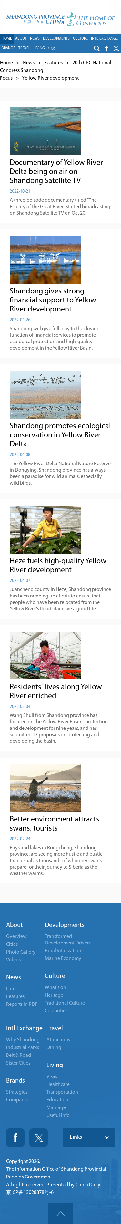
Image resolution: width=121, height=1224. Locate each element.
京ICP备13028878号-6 (30, 1192)
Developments (65, 925)
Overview (16, 936)
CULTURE (80, 39)
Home (6, 63)
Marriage (56, 1107)
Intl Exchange (24, 1028)
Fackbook (15, 1137)
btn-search (97, 48)
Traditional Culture (65, 1003)
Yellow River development (50, 78)
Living (54, 1065)
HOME (7, 39)
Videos (13, 960)
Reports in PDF (22, 1004)
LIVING (39, 48)
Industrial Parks (22, 1047)
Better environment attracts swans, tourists (54, 824)
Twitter (38, 1137)
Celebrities (56, 1011)
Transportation (62, 1092)
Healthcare (58, 1084)
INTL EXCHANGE (104, 39)
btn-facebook (106, 48)
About (14, 925)
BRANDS (8, 48)
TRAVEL (24, 48)
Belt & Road (18, 1055)
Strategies (16, 1092)
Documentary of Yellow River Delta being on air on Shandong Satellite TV (56, 172)
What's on (55, 987)
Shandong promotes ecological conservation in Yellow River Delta (60, 435)
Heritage (54, 995)
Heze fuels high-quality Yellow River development (58, 565)
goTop (60, 1213)
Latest (12, 989)
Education (57, 1100)
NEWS (35, 39)
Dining (53, 1047)
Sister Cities (18, 1063)
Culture (55, 976)
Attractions (58, 1040)
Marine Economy (63, 958)
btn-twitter (116, 48)
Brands (15, 1081)
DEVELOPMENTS (56, 39)
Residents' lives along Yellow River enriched (56, 691)
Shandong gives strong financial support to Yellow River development (53, 300)
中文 (52, 48)
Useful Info (58, 1115)
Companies (18, 1100)
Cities (12, 944)
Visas (51, 1076)
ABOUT (21, 39)
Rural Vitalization (63, 951)
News (29, 63)
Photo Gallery (20, 952)
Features (53, 63)
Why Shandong (23, 1040)
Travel (54, 1028)
